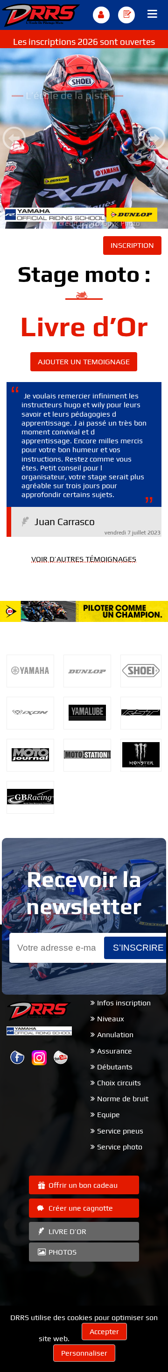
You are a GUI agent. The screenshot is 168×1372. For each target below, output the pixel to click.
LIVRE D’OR (66, 1231)
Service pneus (120, 1130)
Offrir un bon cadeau (82, 1185)
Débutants (115, 1066)
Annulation (115, 1034)
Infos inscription (124, 1002)
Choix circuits (119, 1082)
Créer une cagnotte (80, 1208)
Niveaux (110, 1018)
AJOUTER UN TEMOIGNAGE (84, 361)
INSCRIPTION (132, 245)
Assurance (114, 1051)
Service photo (119, 1146)
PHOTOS (62, 1252)
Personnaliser (84, 1353)
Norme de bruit (122, 1098)
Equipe (108, 1114)
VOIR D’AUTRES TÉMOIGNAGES (83, 559)
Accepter (104, 1331)
